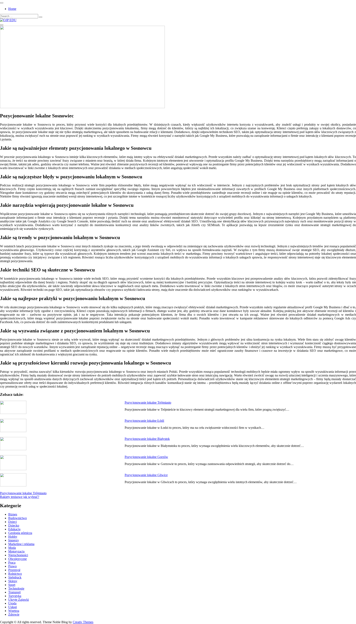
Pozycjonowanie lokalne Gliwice (146, 475)
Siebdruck (14, 577)
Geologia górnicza (20, 533)
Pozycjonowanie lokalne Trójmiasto (148, 402)
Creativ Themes (83, 622)
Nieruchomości (18, 555)
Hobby (12, 536)
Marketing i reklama (21, 544)
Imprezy (13, 540)
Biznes (12, 514)
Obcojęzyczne (17, 559)
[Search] (40, 17)
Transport (14, 592)
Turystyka (14, 596)
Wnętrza (13, 610)
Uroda (12, 603)
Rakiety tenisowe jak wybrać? (19, 497)
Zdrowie (13, 614)
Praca (11, 562)
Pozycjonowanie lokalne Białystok (147, 439)
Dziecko (13, 525)
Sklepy (12, 581)
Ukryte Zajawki (18, 599)
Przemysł (14, 570)
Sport (11, 585)
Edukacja (14, 529)
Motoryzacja (16, 551)
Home (12, 9)
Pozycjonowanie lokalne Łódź (144, 420)
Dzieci (12, 522)
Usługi (12, 607)
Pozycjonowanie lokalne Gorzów (146, 457)
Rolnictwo (15, 573)
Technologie (16, 588)
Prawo (12, 566)
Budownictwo (17, 518)
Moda (12, 547)
